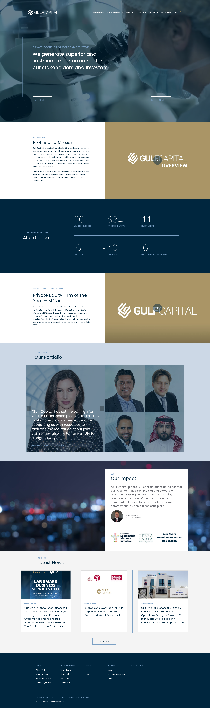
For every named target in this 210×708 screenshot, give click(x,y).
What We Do (41, 670)
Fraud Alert (42, 697)
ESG (87, 670)
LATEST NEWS (158, 100)
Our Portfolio (65, 682)
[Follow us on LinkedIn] (176, 12)
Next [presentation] (102, 408)
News (110, 670)
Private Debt (65, 674)
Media (110, 678)
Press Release (30, 603)
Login (168, 12)
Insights (141, 12)
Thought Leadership (116, 674)
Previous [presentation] (29, 408)
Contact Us (156, 12)
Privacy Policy (59, 697)
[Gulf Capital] (43, 12)
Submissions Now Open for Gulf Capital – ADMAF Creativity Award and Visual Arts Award (103, 611)
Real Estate (64, 678)
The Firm (97, 12)
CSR (87, 674)
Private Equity (65, 670)
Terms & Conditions (79, 697)
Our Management (43, 682)
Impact (129, 12)
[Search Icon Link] (180, 12)
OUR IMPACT (39, 100)
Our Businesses (114, 12)
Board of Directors (43, 678)
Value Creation (42, 674)
